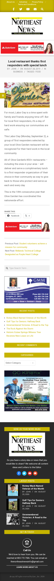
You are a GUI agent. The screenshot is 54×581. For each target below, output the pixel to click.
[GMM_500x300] (27, 278)
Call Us (27, 550)
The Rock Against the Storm (19, 328)
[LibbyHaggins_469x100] (27, 44)
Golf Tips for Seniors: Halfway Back (23, 321)
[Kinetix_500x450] (27, 372)
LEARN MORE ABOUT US (27, 567)
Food (38, 72)
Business (18, 72)
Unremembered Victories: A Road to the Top (27, 325)
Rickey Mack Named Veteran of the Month (26, 318)
